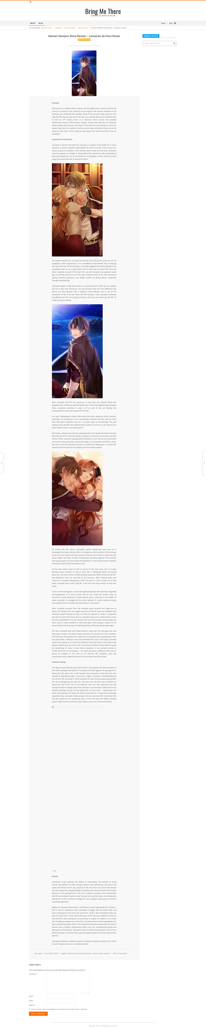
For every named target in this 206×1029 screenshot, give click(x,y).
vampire (107, 953)
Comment (33, 974)
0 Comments (122, 953)
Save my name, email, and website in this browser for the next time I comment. (59, 1009)
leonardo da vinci (85, 953)
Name (31, 996)
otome (94, 953)
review (100, 953)
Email (31, 1001)
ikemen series (73, 953)
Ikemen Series (84, 40)
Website (32, 1005)
